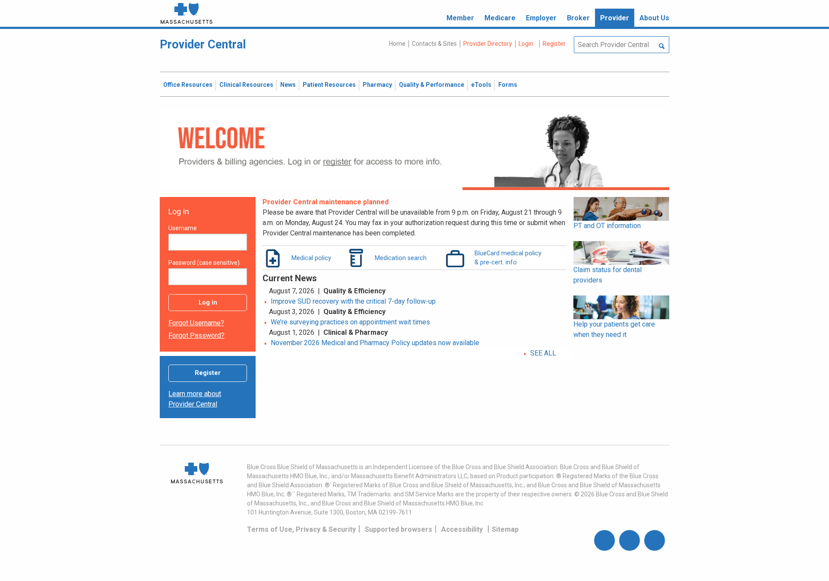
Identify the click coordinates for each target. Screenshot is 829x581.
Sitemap (505, 529)
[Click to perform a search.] (661, 46)
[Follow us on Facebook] (604, 540)
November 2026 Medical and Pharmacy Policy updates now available (375, 343)
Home (397, 43)
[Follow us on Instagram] (629, 540)
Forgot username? (196, 323)
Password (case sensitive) (204, 262)
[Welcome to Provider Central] (414, 149)
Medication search (401, 257)
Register (208, 373)
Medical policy (311, 257)
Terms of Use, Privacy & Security (301, 529)
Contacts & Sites (434, 43)
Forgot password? (196, 335)
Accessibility (462, 529)
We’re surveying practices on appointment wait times (350, 322)
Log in (208, 302)
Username (182, 228)
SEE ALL (543, 353)
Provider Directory (487, 43)
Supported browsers (398, 529)
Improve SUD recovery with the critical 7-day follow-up (353, 301)
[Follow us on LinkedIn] (654, 540)
